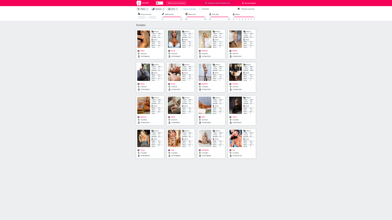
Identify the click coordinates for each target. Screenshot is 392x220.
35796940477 (175, 123)
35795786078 (145, 89)
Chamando (205, 9)
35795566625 (145, 56)
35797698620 (175, 56)
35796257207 (206, 56)
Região (142, 9)
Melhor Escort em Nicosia (176, 3)
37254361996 (237, 89)
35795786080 (175, 156)
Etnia (173, 9)
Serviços (158, 9)
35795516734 (237, 156)
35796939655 (206, 123)
